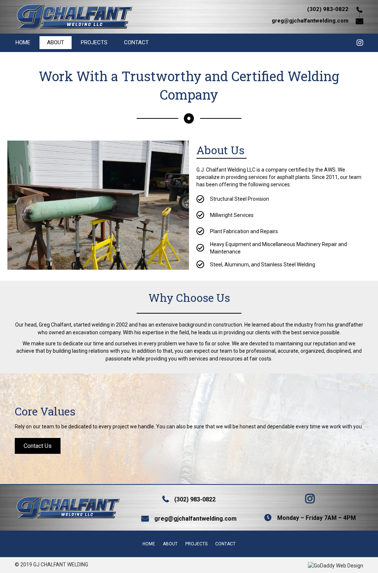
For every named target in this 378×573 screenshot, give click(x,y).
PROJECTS (94, 42)
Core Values (45, 411)
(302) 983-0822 (195, 499)
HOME (23, 42)
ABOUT (55, 42)
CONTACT (136, 42)
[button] (38, 446)
